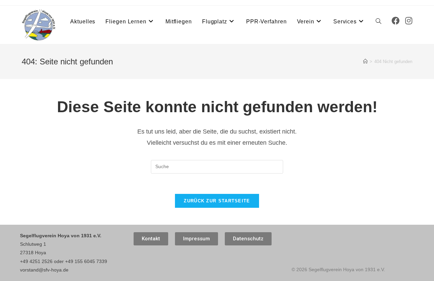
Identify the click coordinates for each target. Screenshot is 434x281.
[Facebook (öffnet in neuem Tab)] (395, 21)
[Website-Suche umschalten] (378, 21)
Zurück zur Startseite (217, 200)
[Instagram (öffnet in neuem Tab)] (408, 21)
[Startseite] (365, 61)
